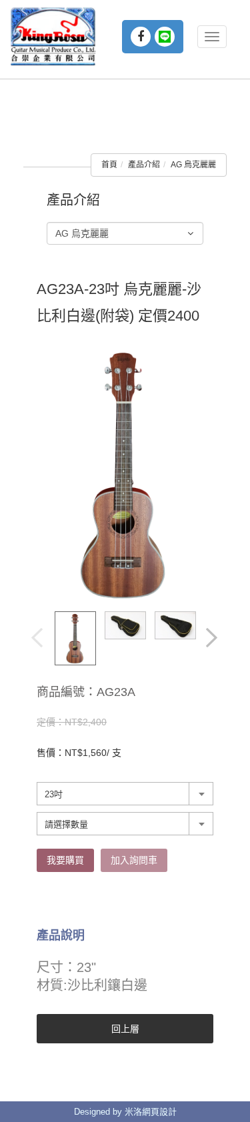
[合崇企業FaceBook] (141, 37)
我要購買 (65, 860)
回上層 (125, 1028)
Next (212, 638)
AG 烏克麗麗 (193, 164)
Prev (38, 638)
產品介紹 (144, 164)
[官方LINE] (165, 37)
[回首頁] (53, 36)
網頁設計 (159, 1112)
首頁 (109, 164)
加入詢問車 (134, 860)
